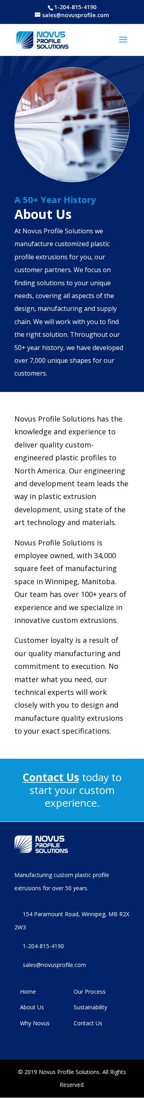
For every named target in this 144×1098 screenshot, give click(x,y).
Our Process (90, 991)
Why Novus (35, 1023)
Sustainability (90, 1007)
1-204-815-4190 (75, 7)
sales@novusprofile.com (54, 965)
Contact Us (50, 777)
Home (28, 991)
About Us (32, 1007)
